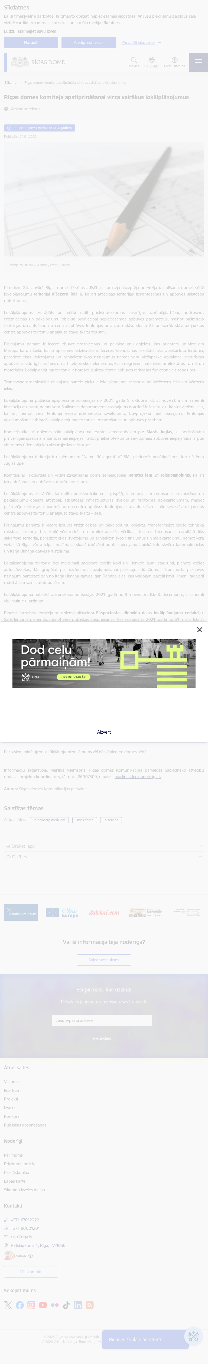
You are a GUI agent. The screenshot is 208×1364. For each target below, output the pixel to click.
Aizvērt (104, 732)
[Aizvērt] (199, 629)
